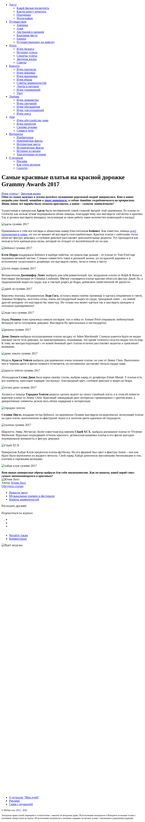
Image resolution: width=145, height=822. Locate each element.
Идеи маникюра (27, 76)
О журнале (16, 157)
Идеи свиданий (27, 103)
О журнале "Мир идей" (24, 797)
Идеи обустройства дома (32, 120)
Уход (20, 93)
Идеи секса (24, 113)
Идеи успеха (10, 193)
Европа (21, 38)
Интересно (16, 134)
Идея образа (24, 79)
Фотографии (25, 18)
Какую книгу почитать (31, 11)
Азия (20, 28)
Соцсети (22, 168)
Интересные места (28, 144)
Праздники (24, 14)
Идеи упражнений (28, 89)
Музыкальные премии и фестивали (32, 496)
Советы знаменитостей (31, 83)
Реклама (22, 161)
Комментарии (18, 538)
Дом (12, 117)
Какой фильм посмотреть (33, 8)
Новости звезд (18, 492)
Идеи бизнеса (25, 48)
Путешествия (17, 21)
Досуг (13, 4)
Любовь (14, 96)
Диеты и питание (28, 86)
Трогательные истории (31, 154)
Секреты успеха (27, 55)
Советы (21, 62)
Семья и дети (25, 130)
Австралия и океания (30, 31)
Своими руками (27, 127)
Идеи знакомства (28, 100)
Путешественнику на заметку (36, 42)
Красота (14, 65)
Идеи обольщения (28, 106)
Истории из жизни (29, 151)
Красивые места (27, 35)
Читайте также (18, 535)
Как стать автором (28, 164)
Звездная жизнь (27, 59)
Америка (22, 25)
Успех (13, 45)
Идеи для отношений (30, 110)
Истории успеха (27, 52)
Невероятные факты (30, 140)
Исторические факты (30, 147)
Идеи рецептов (26, 123)
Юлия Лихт (18, 482)
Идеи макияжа (26, 72)
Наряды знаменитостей (24, 499)
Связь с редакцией (21, 804)
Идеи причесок (26, 69)
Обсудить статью (12, 486)
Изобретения (25, 137)
